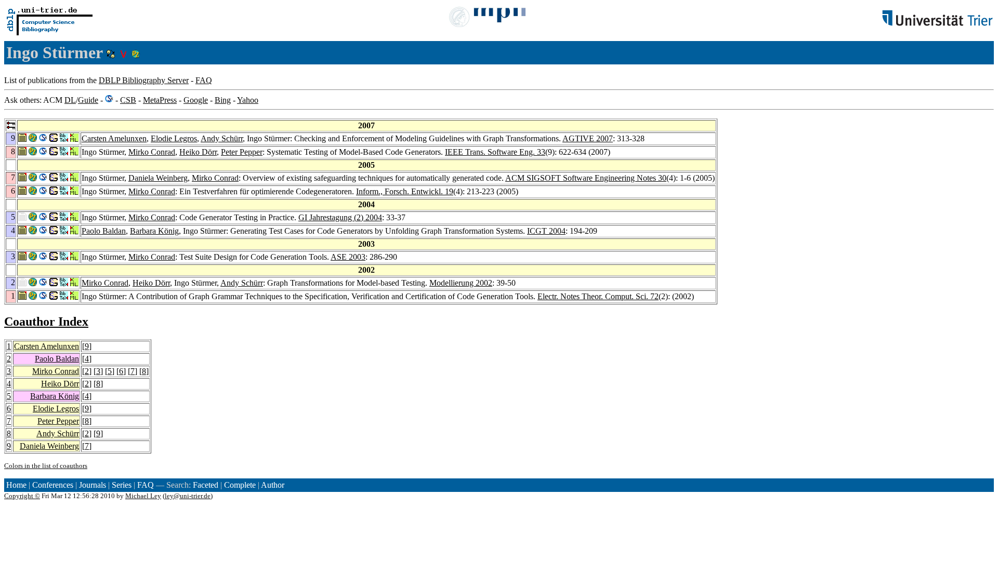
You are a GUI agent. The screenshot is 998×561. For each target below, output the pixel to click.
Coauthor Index (46, 321)
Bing (223, 100)
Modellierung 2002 (460, 282)
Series (122, 484)
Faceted (205, 484)
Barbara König (154, 230)
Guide (88, 100)
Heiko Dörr (198, 152)
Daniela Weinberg (158, 177)
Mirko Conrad (151, 152)
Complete (240, 484)
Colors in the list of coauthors (45, 466)
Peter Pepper (241, 152)
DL (70, 100)
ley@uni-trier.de (188, 496)
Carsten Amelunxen (114, 138)
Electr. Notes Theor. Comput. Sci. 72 (598, 296)
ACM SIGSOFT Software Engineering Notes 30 (585, 177)
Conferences (52, 484)
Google (195, 100)
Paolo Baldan (104, 230)
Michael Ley (143, 496)
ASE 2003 (348, 256)
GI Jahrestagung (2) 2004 (340, 217)
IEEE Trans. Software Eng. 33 (495, 152)
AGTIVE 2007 (587, 138)
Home (16, 484)
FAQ (203, 80)
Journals (92, 484)
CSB (128, 100)
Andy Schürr (222, 138)
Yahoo (247, 100)
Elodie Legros (174, 138)
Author (272, 484)
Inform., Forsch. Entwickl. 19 (404, 191)
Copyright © (22, 496)
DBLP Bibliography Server (144, 80)
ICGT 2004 (546, 230)
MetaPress (160, 100)
